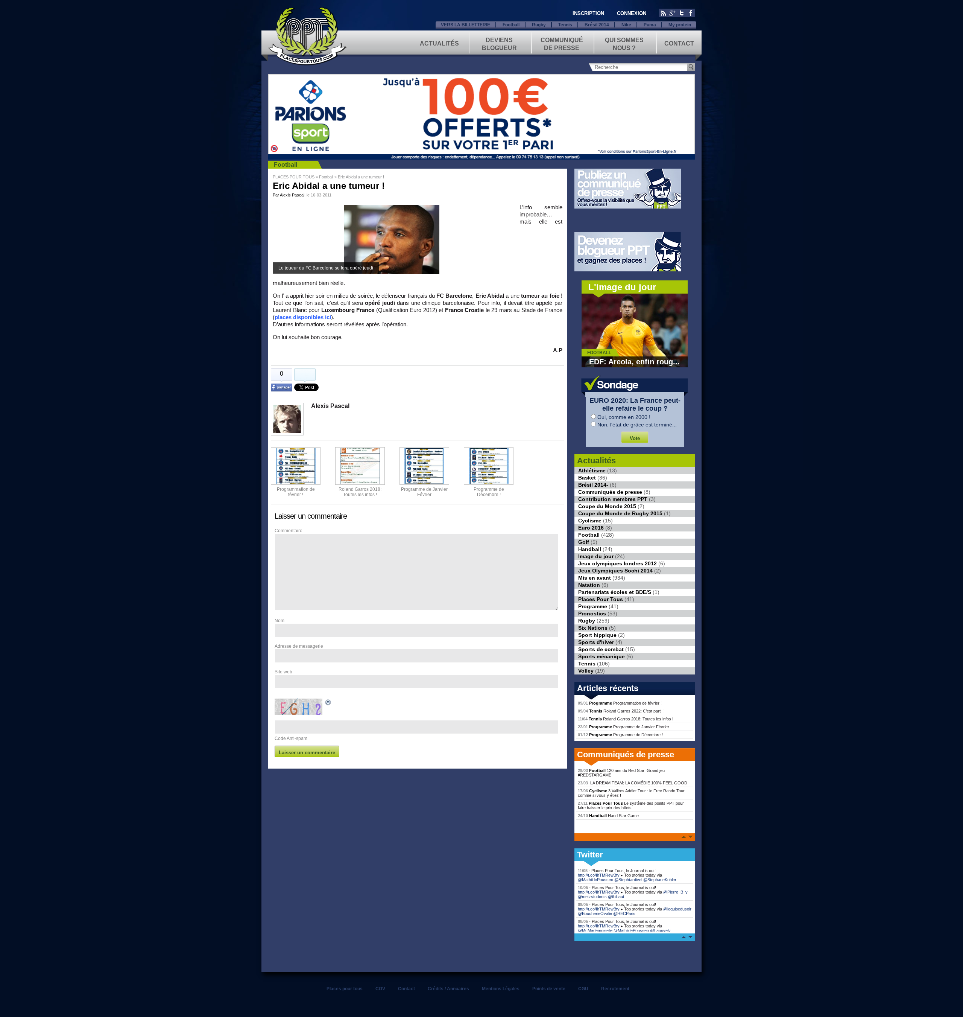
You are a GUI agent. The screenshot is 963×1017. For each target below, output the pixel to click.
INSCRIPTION (588, 13)
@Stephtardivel (628, 879)
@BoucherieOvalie (595, 913)
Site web (283, 671)
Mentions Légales (500, 988)
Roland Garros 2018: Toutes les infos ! (625, 719)
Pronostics (592, 614)
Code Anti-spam (291, 738)
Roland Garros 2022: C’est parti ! (621, 711)
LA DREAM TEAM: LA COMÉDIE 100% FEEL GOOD (632, 783)
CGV (380, 988)
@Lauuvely (660, 930)
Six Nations (593, 628)
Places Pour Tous (600, 599)
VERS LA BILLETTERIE (465, 24)
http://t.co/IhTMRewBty (599, 875)
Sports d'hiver (596, 642)
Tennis (565, 24)
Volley (586, 671)
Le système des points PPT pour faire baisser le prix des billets (631, 805)
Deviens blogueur (499, 43)
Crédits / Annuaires (448, 988)
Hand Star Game (608, 815)
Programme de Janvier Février (623, 727)
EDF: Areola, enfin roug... (634, 362)
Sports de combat (601, 649)
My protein (679, 24)
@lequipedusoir (677, 909)
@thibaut (616, 896)
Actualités (439, 43)
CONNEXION (631, 13)
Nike (626, 24)
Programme (592, 606)
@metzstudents (592, 896)
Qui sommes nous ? (624, 43)
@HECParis (624, 913)
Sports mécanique (601, 656)
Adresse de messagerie (299, 646)
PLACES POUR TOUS (293, 177)
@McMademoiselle (595, 930)
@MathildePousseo (595, 879)
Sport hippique (597, 635)
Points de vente (548, 988)
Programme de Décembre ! (620, 734)
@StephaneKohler (659, 879)
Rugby (539, 24)
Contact (679, 43)
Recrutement (615, 988)
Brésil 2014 (597, 24)
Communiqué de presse (562, 43)
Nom (279, 620)
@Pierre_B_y (675, 892)
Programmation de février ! (296, 492)
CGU (583, 988)
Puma (650, 24)
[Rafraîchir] (328, 703)
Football (511, 24)
